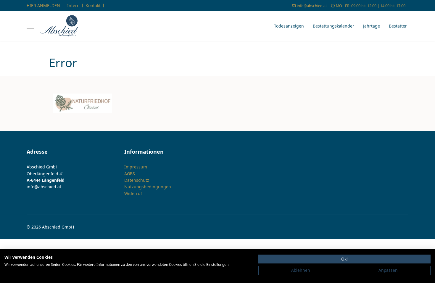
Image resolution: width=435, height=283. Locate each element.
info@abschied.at (312, 5)
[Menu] (30, 26)
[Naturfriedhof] (82, 103)
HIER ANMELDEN (43, 5)
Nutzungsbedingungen (147, 186)
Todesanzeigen (289, 26)
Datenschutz (136, 180)
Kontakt (93, 5)
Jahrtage (371, 26)
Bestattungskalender (333, 26)
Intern (73, 5)
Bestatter (398, 26)
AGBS (129, 173)
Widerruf (133, 193)
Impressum (135, 167)
